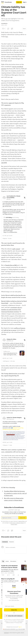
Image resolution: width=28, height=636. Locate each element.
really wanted (16, 249)
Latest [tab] (7, 561)
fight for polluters (17, 396)
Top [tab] (3, 561)
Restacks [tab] (11, 542)
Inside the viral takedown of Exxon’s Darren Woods (9, 566)
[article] (14, 570)
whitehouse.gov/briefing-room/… (12, 429)
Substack (6, 632)
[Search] (25, 561)
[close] (23, 584)
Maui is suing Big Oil (8, 579)
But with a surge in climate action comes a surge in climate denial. (13, 499)
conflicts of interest (19, 328)
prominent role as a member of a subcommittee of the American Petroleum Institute (11, 309)
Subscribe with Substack (15, 616)
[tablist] (8, 541)
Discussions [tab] (13, 561)
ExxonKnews (4, 23)
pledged (3, 404)
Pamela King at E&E (11, 265)
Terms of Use (21, 521)
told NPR (4, 163)
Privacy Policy (19, 622)
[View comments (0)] (8, 28)
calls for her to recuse (10, 330)
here (7, 37)
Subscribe (19, 2)
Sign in (24, 2)
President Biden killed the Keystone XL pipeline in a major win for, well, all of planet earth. (15, 493)
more (23, 390)
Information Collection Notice (17, 523)
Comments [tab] (5, 542)
